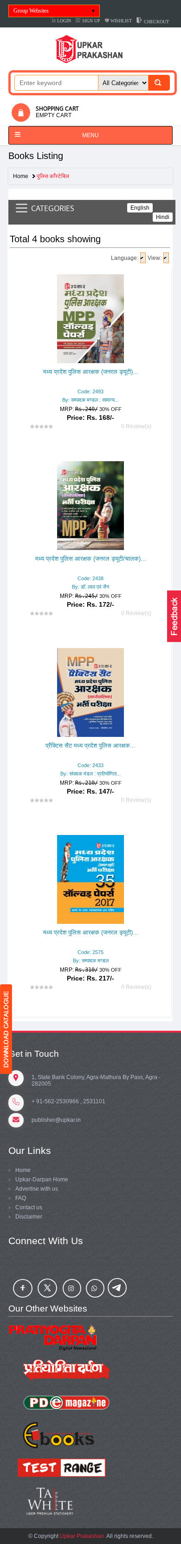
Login (63, 20)
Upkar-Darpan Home (41, 1179)
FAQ (20, 1198)
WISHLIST (120, 20)
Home (20, 176)
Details (93, 372)
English (139, 208)
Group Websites (31, 10)
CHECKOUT (155, 21)
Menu (90, 135)
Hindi (162, 217)
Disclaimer (28, 1216)
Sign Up (90, 20)
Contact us (28, 1207)
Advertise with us (36, 1189)
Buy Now (107, 390)
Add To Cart (66, 390)
